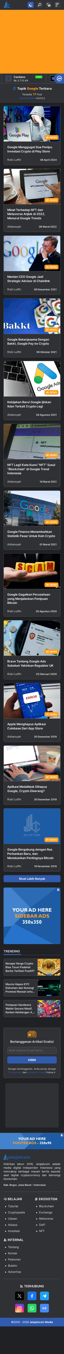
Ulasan (12, 1218)
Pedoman (14, 1259)
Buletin (12, 1265)
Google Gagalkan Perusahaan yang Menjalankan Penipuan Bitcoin (28, 599)
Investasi (14, 1231)
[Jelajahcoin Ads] (32, 916)
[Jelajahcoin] (7, 4)
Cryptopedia (16, 1212)
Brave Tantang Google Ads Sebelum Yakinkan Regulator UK (30, 663)
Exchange (45, 1212)
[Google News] (44, 1308)
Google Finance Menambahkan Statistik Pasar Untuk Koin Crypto (31, 534)
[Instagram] (19, 1308)
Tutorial (13, 1206)
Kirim (32, 1060)
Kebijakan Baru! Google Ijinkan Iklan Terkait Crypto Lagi (29, 404)
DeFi (42, 1225)
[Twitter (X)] (19, 1296)
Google (32, 88)
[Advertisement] (32, 42)
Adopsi (12, 1225)
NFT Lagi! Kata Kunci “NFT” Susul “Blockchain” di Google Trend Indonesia (31, 469)
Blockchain (46, 1206)
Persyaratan (15, 1072)
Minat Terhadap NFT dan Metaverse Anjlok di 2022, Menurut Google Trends (26, 214)
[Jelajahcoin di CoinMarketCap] (59, 78)
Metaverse (46, 1218)
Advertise (14, 1272)
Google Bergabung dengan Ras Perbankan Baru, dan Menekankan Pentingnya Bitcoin (30, 854)
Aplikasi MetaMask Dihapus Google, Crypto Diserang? (27, 789)
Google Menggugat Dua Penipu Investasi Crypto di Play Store (29, 149)
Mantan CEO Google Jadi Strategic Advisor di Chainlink (28, 279)
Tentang (13, 1247)
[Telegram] (44, 1296)
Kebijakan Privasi (36, 1072)
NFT (42, 1231)
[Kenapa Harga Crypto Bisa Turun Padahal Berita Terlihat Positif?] (49, 967)
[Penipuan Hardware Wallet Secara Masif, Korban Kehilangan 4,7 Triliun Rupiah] (49, 1008)
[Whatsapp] (32, 1308)
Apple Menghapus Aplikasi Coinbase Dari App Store (26, 726)
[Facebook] (32, 1296)
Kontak (12, 1253)
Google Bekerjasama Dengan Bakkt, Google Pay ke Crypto (28, 342)
